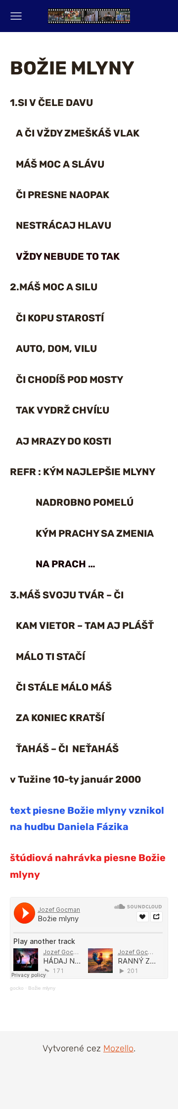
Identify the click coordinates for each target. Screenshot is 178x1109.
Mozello (118, 1048)
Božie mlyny (41, 988)
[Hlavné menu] (16, 16)
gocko (17, 988)
